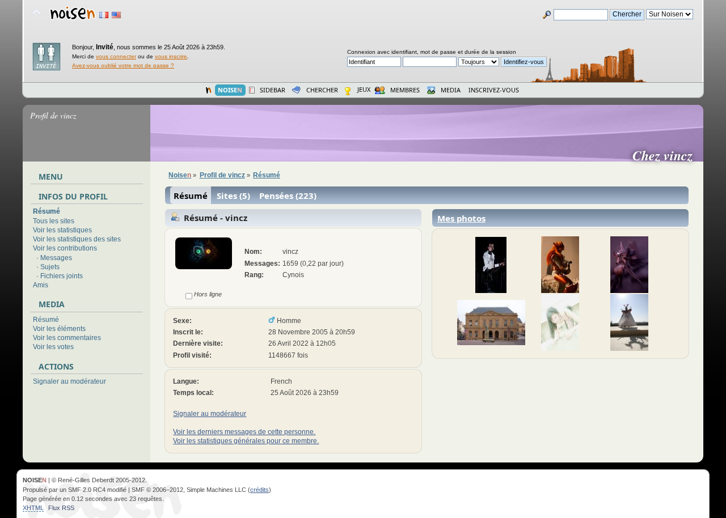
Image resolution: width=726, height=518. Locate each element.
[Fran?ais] (103, 15)
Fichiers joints (61, 276)
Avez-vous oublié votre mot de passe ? (123, 65)
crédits (259, 489)
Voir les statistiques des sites (77, 239)
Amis (40, 285)
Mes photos (461, 218)
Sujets (50, 267)
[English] (116, 15)
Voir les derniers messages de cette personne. (244, 432)
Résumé (46, 211)
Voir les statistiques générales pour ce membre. (246, 441)
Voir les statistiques (62, 230)
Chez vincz (667, 155)
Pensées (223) (287, 195)
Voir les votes (53, 347)
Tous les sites (53, 221)
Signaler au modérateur (69, 381)
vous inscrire (171, 56)
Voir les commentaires (67, 338)
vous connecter (116, 56)
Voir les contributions (65, 248)
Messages (56, 258)
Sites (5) (233, 195)
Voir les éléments (59, 329)
